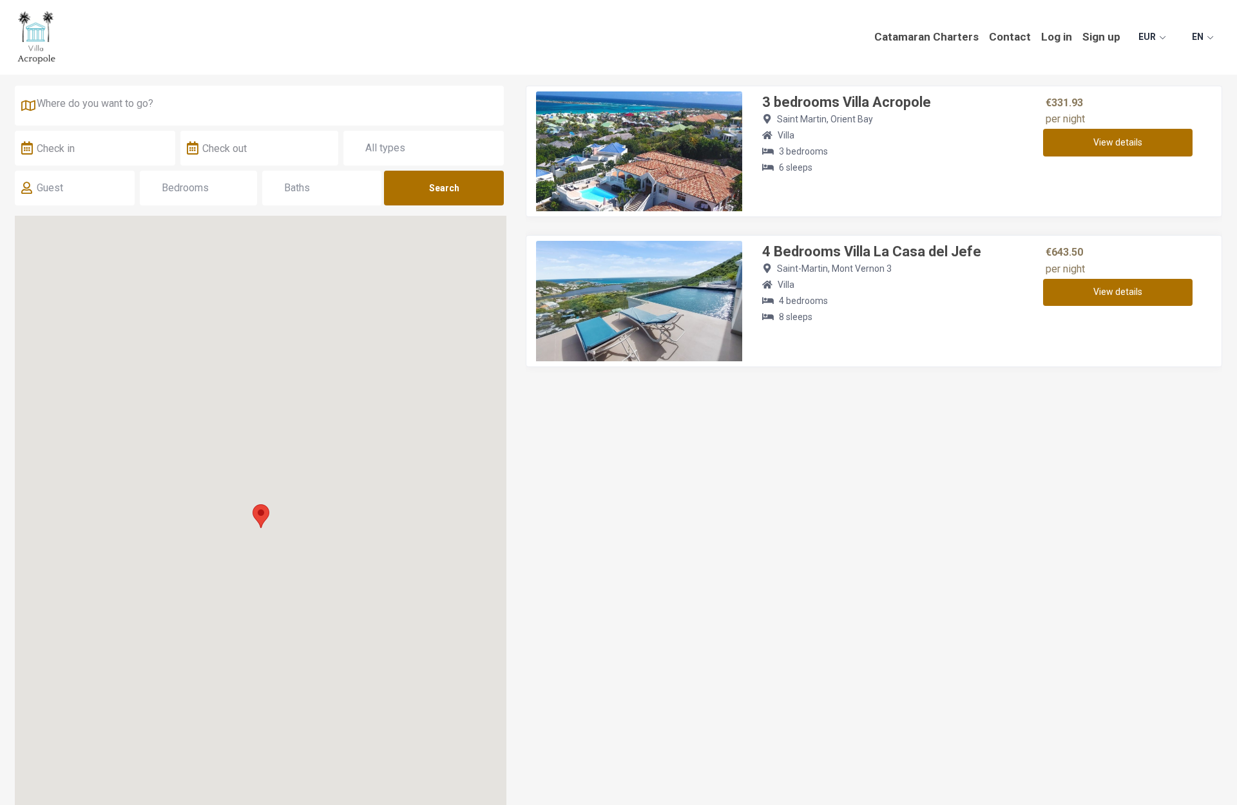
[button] (261, 516)
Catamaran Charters (926, 36)
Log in (1056, 36)
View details (1117, 142)
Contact (1010, 36)
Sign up (1101, 36)
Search (444, 188)
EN (1197, 37)
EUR (1147, 37)
